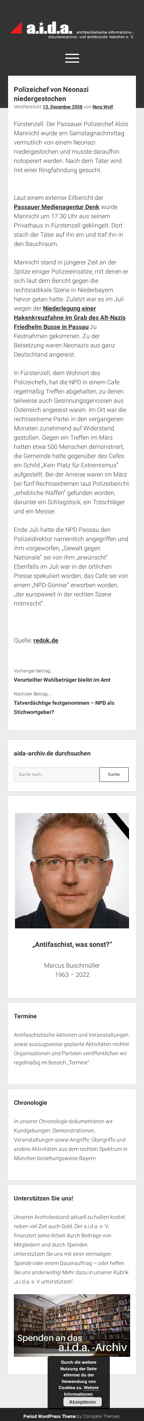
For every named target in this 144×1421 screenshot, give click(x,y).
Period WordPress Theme (49, 1416)
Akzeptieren (82, 1401)
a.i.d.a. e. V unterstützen (43, 1281)
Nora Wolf (103, 107)
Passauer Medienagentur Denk (56, 207)
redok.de (45, 640)
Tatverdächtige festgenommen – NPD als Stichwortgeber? (64, 707)
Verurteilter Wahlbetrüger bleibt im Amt (62, 680)
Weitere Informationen (81, 1390)
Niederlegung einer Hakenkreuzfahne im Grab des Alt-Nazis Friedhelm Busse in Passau (70, 317)
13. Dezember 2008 (63, 107)
